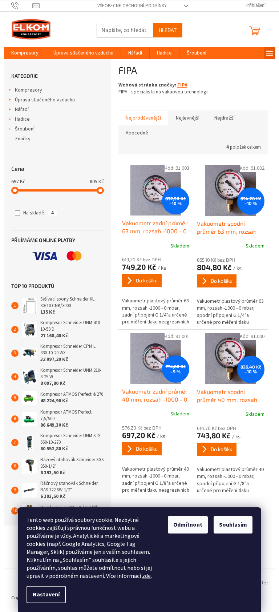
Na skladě (38, 213)
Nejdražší (224, 118)
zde (146, 576)
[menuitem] (25, 53)
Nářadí (22, 109)
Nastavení (46, 595)
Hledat (168, 30)
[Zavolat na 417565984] (22, 5)
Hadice (22, 119)
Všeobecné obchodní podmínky (132, 6)
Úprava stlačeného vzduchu (45, 100)
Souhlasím (233, 525)
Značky (23, 138)
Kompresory (28, 90)
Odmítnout (187, 525)
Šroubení (25, 129)
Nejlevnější (187, 118)
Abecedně (137, 133)
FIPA (182, 85)
